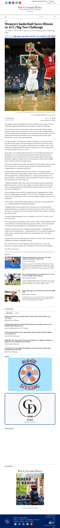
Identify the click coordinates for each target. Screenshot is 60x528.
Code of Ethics (19, 521)
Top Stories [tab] (9, 313)
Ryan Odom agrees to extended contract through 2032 (38, 291)
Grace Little (19, 328)
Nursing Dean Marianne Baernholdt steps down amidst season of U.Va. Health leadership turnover (28, 325)
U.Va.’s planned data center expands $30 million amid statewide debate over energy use (28, 333)
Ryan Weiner (27, 294)
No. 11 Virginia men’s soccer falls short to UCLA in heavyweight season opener (38, 274)
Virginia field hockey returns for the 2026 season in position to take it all (36, 258)
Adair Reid (26, 261)
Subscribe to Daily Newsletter (39, 1)
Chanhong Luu (10, 118)
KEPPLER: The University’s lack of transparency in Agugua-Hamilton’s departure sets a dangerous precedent (29, 340)
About (16, 520)
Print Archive (24, 508)
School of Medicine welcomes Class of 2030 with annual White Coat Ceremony (27, 317)
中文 (54, 3)
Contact (22, 520)
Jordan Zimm (27, 278)
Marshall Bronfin (40, 115)
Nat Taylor (8, 351)
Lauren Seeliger (10, 328)
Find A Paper (29, 521)
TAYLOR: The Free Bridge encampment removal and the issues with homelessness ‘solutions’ (27, 348)
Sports (6, 21)
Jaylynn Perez (9, 336)
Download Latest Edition (33, 508)
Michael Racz (9, 320)
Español (49, 3)
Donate (51, 1)
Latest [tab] (17, 313)
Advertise (29, 520)
